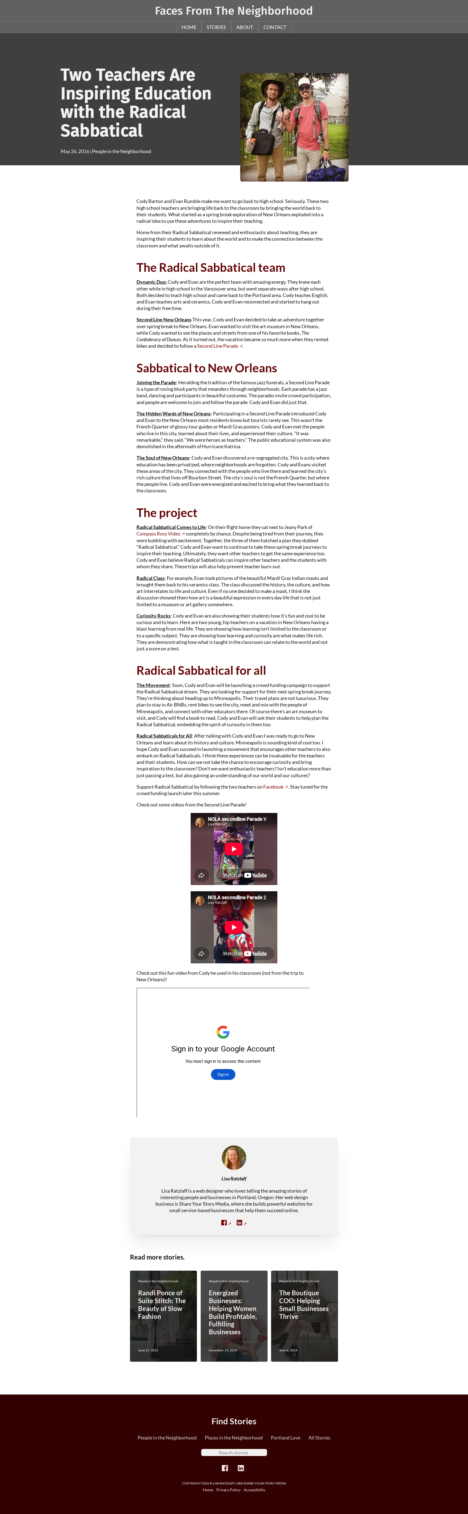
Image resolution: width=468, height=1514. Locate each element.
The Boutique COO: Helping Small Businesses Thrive (304, 1304)
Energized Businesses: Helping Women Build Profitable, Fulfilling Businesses (233, 1312)
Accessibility (254, 1490)
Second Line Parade (217, 346)
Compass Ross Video (158, 534)
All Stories (319, 1438)
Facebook (273, 787)
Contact (275, 27)
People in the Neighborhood (121, 151)
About (244, 27)
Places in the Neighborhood (234, 1438)
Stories (216, 27)
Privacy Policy (228, 1490)
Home (188, 27)
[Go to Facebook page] (227, 1468)
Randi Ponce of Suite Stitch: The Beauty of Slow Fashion (162, 1304)
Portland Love (285, 1438)
